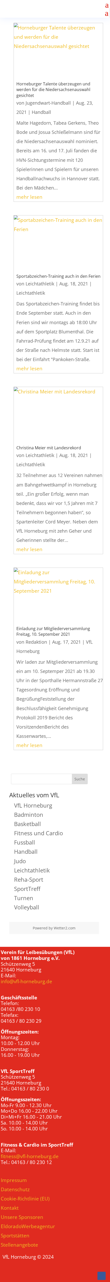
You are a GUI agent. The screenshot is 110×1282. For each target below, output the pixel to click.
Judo (20, 861)
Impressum (14, 1180)
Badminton (28, 814)
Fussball (24, 842)
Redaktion (36, 642)
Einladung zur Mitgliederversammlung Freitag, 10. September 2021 (53, 631)
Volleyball (26, 907)
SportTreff (27, 888)
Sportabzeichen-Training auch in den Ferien (58, 276)
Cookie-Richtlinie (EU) (25, 1198)
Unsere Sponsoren (22, 1217)
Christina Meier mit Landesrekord (48, 448)
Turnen (23, 898)
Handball (41, 112)
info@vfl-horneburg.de (26, 981)
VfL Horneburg (33, 805)
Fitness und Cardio (38, 833)
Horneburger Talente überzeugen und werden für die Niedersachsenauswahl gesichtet (53, 89)
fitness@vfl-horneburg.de (30, 1156)
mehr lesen (29, 197)
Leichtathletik (40, 284)
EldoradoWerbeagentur (28, 1226)
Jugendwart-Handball (48, 103)
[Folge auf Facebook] (101, 1276)
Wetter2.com (64, 928)
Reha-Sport (28, 879)
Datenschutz (15, 1189)
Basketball (27, 824)
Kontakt (10, 1208)
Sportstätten (15, 1235)
